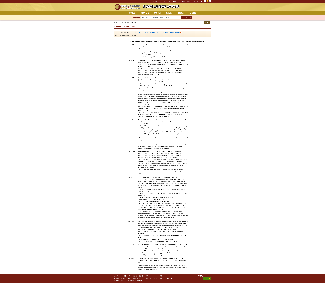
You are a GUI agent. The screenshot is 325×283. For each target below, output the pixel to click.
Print (208, 22)
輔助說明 (188, 17)
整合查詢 (136, 17)
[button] (205, 1)
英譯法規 (181, 13)
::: (150, 1)
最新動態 (132, 13)
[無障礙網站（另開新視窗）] (207, 278)
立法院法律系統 (197, 1)
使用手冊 (162, 1)
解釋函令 (169, 13)
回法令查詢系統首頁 (173, 1)
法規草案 (193, 13)
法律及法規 (144, 13)
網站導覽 (154, 1)
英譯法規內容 (125, 22)
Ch (181, 32)
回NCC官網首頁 (185, 1)
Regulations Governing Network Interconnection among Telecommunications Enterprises (156, 32)
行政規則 (157, 13)
